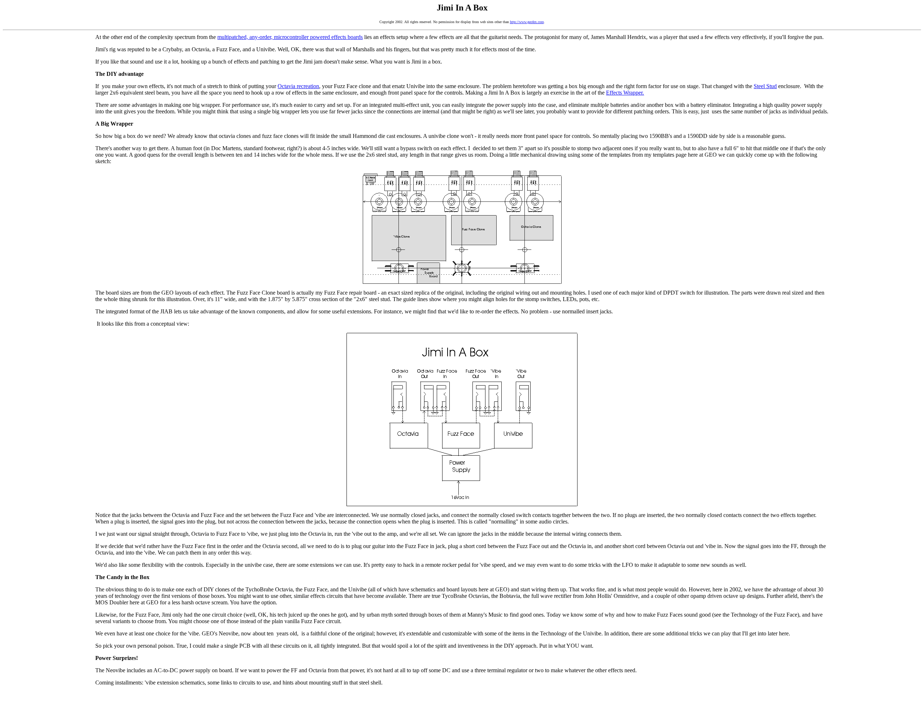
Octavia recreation (298, 86)
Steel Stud (765, 86)
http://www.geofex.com (527, 22)
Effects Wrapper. (625, 93)
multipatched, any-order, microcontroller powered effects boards (290, 37)
